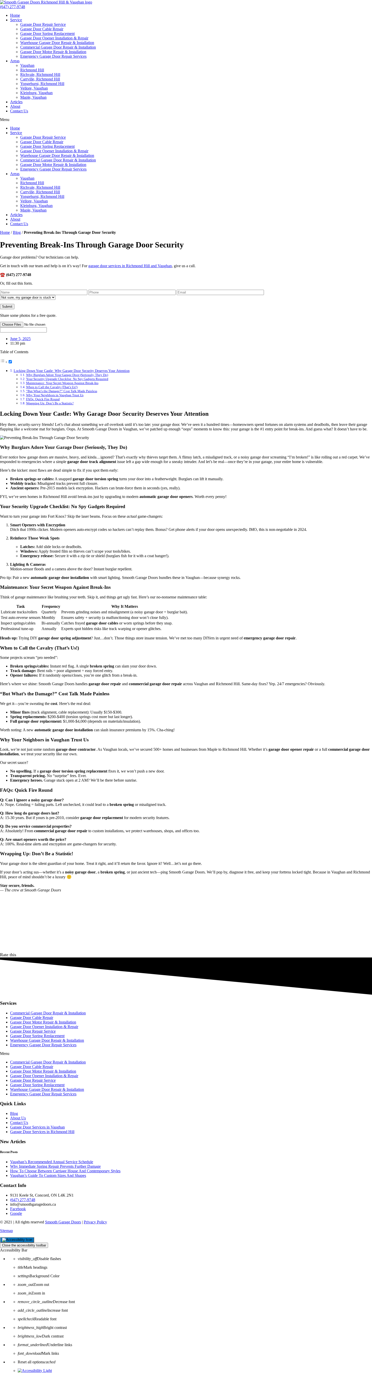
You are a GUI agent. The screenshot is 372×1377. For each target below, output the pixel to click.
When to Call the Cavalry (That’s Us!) (51, 387)
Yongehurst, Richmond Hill (42, 83)
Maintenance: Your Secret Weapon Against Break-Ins (62, 383)
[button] (186, 119)
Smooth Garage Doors (63, 1222)
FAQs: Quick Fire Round (43, 399)
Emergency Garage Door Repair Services (53, 56)
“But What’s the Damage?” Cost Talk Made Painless (61, 391)
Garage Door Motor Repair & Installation (53, 52)
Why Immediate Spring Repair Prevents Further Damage (55, 1166)
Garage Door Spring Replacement (47, 33)
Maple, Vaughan (33, 97)
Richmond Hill (32, 70)
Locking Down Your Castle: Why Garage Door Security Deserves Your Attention (72, 371)
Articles (16, 102)
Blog (17, 232)
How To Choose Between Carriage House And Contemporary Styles (65, 1171)
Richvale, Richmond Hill (40, 74)
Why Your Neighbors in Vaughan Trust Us (55, 395)
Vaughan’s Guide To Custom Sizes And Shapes (48, 1175)
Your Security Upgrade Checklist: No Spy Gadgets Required (67, 379)
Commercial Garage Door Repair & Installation (58, 47)
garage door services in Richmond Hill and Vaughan (130, 266)
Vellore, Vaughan (34, 88)
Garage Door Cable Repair (41, 29)
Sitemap (6, 1230)
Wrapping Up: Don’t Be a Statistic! (50, 403)
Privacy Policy (95, 1222)
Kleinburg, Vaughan (36, 93)
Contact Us (19, 111)
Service (16, 20)
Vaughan (27, 65)
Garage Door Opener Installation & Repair (54, 38)
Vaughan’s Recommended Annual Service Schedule (51, 1162)
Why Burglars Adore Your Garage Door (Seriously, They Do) (67, 375)
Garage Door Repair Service (43, 24)
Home (15, 15)
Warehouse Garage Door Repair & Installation (57, 42)
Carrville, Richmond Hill (40, 79)
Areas (14, 61)
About (15, 106)
